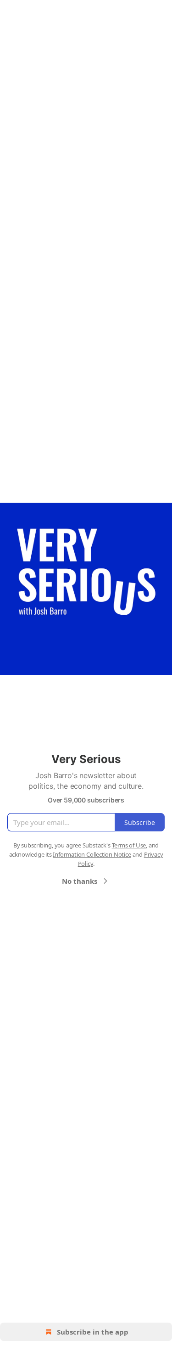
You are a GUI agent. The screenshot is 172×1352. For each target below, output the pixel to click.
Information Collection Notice (92, 854)
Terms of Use (129, 845)
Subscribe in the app (92, 1331)
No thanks (79, 881)
